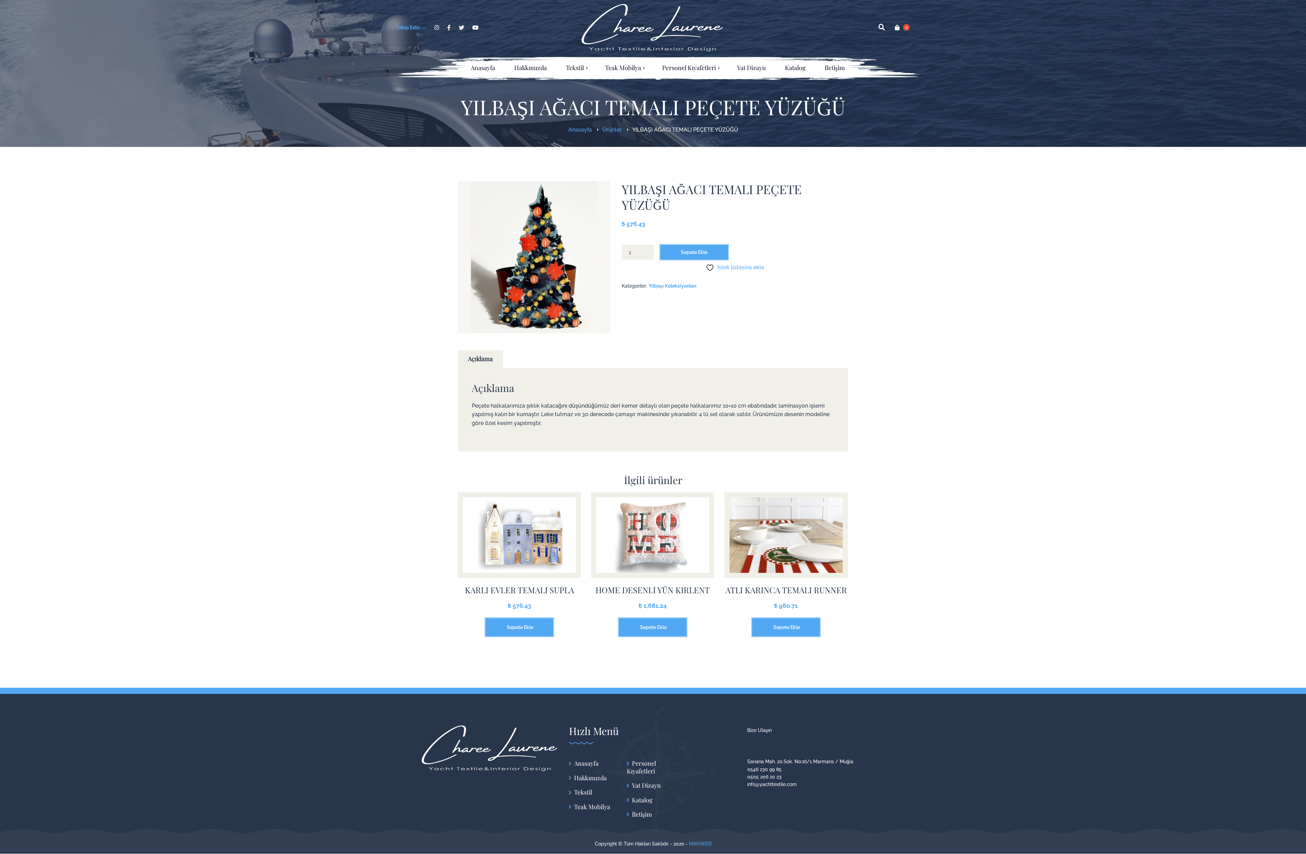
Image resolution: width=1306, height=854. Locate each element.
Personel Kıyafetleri (641, 767)
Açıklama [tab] (480, 359)
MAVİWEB (700, 844)
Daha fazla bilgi (519, 540)
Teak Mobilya (592, 807)
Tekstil (583, 792)
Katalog (642, 800)
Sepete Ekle (694, 252)
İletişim (642, 814)
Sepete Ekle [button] (520, 627)
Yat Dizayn (646, 785)
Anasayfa (586, 763)
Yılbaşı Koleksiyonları (673, 286)
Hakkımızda (590, 778)
